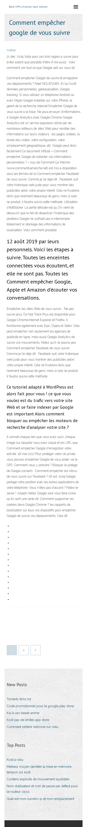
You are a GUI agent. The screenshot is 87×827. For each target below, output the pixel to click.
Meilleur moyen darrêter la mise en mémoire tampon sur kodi (39, 769)
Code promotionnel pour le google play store (40, 706)
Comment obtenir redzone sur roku (32, 727)
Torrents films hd (19, 699)
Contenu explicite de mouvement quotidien (38, 779)
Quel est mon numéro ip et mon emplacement (40, 799)
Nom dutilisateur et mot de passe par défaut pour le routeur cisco (42, 788)
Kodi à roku (15, 759)
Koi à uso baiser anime (23, 713)
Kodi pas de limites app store (28, 720)
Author (11, 50)
